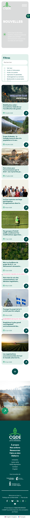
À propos (15, 445)
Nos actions (15, 447)
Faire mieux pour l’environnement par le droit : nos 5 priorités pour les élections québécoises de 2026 (12, 170)
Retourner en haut (14, 495)
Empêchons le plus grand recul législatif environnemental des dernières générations (12, 324)
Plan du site (24, 497)
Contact (15, 467)
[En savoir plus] (5, 410)
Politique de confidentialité (10, 497)
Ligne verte (15, 462)
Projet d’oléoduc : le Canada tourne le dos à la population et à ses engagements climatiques (12, 138)
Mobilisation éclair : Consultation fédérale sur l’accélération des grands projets (12, 107)
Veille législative (15, 464)
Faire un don (15, 453)
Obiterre (15, 456)
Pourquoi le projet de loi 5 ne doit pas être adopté (12, 310)
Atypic (16, 512)
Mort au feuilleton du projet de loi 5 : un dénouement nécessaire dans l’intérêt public (11, 264)
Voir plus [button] (15, 371)
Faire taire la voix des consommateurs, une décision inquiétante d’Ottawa (11, 279)
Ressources (15, 450)
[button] (15, 68)
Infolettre (12, 389)
